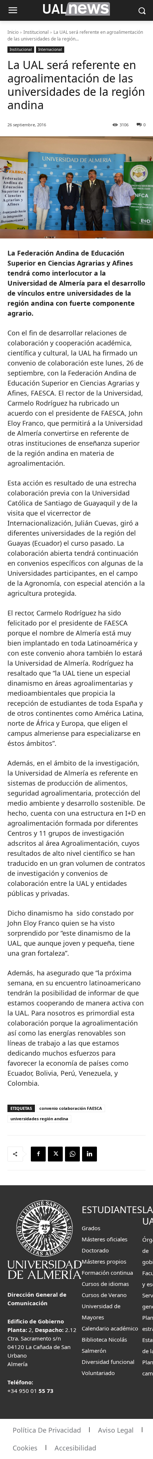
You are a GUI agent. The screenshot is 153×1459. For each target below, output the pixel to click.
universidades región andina (39, 1118)
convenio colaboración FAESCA (70, 1108)
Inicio (13, 32)
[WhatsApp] (72, 1154)
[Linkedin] (89, 1154)
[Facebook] (38, 1154)
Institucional (36, 32)
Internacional (50, 49)
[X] (55, 1154)
